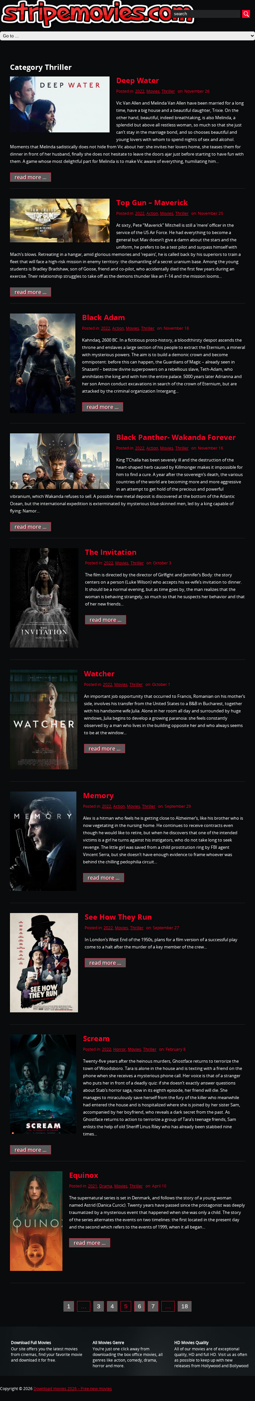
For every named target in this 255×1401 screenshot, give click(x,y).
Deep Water (137, 80)
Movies (153, 91)
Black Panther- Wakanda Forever (176, 437)
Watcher (99, 673)
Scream (96, 1038)
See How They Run (118, 917)
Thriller (168, 91)
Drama (105, 1186)
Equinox (83, 1175)
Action (152, 213)
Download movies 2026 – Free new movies (73, 1388)
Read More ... (30, 177)
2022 (139, 91)
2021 (92, 1186)
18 (184, 1306)
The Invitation (110, 552)
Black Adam (103, 317)
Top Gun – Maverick (152, 202)
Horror (119, 1049)
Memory (98, 795)
